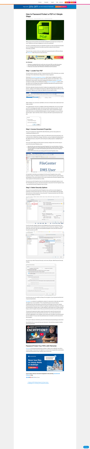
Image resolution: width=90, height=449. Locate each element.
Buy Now (73, 2)
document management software (38, 77)
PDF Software (50, 18)
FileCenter (30, 52)
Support (52, 2)
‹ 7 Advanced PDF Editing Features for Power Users (37, 382)
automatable (58, 80)
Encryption (28, 301)
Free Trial (67, 2)
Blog (57, 2)
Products (39, 2)
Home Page (15, 0)
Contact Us (61, 2)
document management (52, 81)
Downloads (46, 2)
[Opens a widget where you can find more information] (86, 447)
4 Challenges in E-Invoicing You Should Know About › (38, 383)
